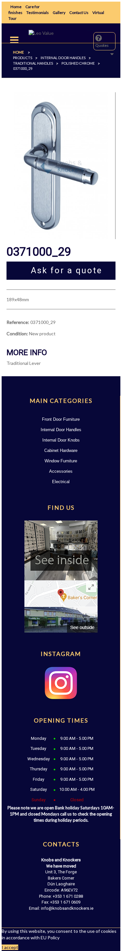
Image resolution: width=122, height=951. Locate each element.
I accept (10, 947)
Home (15, 6)
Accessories (61, 471)
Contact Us (78, 12)
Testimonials (37, 12)
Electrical (61, 481)
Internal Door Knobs (61, 440)
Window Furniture (61, 460)
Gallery (59, 12)
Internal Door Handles (61, 429)
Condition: (17, 333)
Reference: (18, 322)
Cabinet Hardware (60, 450)
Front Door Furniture (61, 419)
